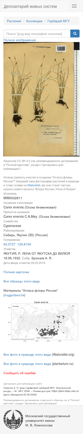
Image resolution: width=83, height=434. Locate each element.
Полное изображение (19, 39)
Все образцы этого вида (21, 281)
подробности (14, 295)
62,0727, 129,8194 (17, 244)
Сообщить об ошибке (19, 372)
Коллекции (34, 20)
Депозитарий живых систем (30, 6)
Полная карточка (16, 271)
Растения (14, 20)
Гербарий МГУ (58, 20)
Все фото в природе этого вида (27, 354)
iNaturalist (33, 185)
